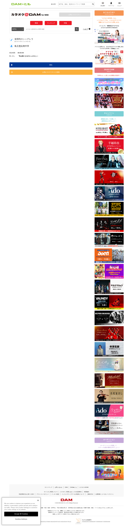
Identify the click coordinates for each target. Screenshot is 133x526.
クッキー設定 (55, 494)
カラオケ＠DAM (83, 487)
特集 (65, 23)
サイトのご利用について (51, 492)
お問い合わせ (58, 487)
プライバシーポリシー (42, 494)
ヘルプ (85, 29)
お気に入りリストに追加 (51, 72)
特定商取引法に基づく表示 (26, 494)
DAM (66, 487)
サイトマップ (48, 487)
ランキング (51, 23)
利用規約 (86, 492)
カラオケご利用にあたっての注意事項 (70, 492)
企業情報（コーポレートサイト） (104, 494)
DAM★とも (73, 487)
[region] (21, 511)
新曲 (36, 23)
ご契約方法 (90, 494)
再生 (50, 65)
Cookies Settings (21, 519)
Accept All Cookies (21, 514)
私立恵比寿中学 (22, 46)
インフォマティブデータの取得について (73, 494)
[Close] (38, 500)
